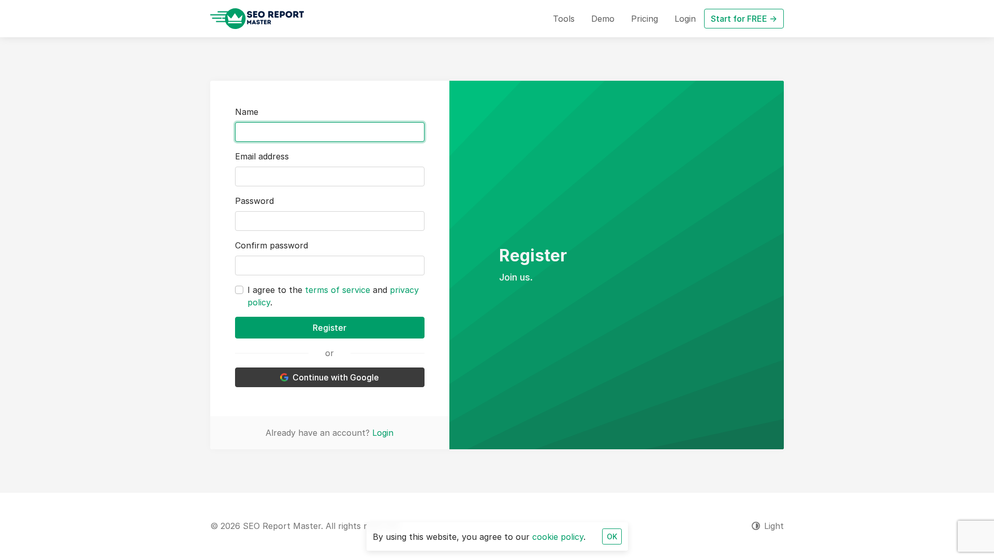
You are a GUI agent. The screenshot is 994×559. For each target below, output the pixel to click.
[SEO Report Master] (257, 18)
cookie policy (557, 537)
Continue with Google (336, 377)
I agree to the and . (333, 296)
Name (246, 112)
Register (329, 327)
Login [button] (685, 18)
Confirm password (271, 245)
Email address (262, 156)
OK (612, 536)
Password (254, 201)
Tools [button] (564, 18)
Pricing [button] (644, 18)
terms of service (337, 290)
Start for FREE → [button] (744, 18)
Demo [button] (603, 18)
